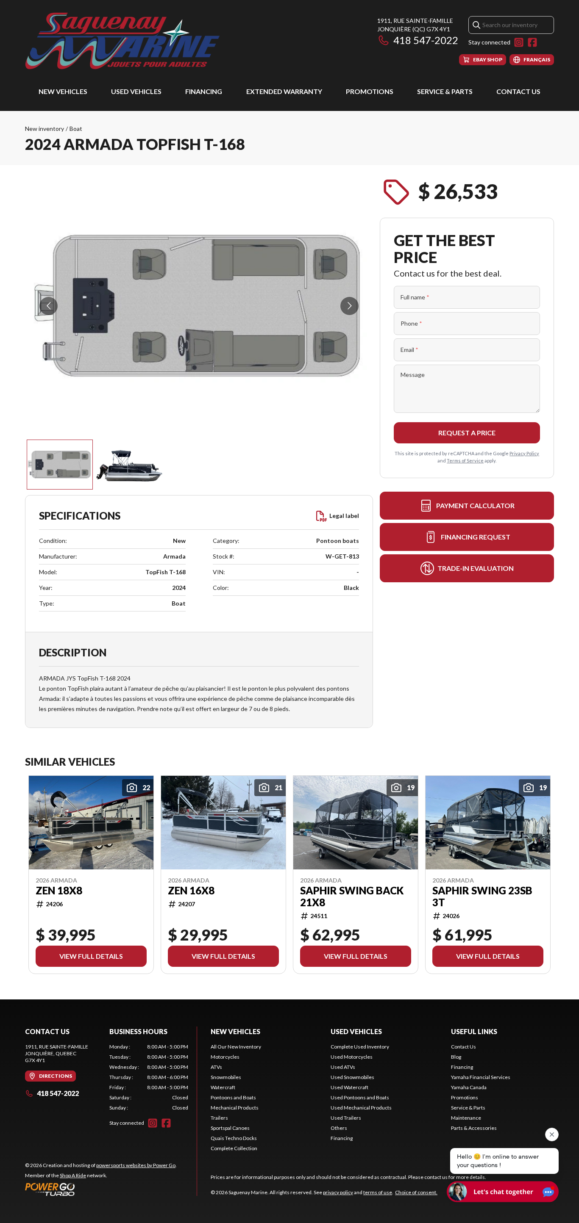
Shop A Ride (73, 1175)
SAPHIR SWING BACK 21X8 (352, 896)
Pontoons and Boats (233, 1097)
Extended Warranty (284, 91)
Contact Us (518, 91)
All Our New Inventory (236, 1046)
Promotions (369, 91)
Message (413, 374)
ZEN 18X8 (59, 890)
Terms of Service (465, 460)
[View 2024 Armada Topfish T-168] (60, 465)
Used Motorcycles (352, 1057)
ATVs (216, 1067)
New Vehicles (63, 91)
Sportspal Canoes (230, 1128)
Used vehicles (136, 91)
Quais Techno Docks (234, 1138)
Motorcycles (225, 1057)
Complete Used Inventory (360, 1046)
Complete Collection (234, 1148)
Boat (76, 128)
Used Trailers (346, 1118)
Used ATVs (343, 1067)
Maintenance (466, 1118)
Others (339, 1128)
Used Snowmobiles (352, 1077)
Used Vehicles (356, 1031)
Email (409, 349)
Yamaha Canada (469, 1087)
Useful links (474, 1031)
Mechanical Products (235, 1107)
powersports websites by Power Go (135, 1165)
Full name (415, 297)
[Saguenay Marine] (131, 40)
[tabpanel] (149, 1077)
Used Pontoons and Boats (360, 1097)
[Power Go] (101, 1189)
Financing (203, 91)
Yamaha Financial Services (480, 1077)
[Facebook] (532, 42)
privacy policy (338, 1192)
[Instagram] (519, 42)
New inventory (44, 128)
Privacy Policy (524, 453)
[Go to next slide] (349, 306)
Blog (456, 1057)
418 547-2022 (425, 40)
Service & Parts (445, 91)
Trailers (219, 1118)
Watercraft (223, 1087)
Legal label (344, 515)
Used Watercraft (349, 1087)
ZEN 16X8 (191, 890)
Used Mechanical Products (361, 1107)
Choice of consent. (416, 1192)
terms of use (377, 1192)
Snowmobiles (226, 1077)
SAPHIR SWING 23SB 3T (482, 896)
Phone (411, 323)
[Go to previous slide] (48, 306)
